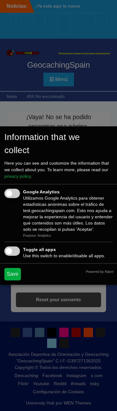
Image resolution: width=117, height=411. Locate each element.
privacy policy (17, 176)
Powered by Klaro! (100, 271)
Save (12, 274)
